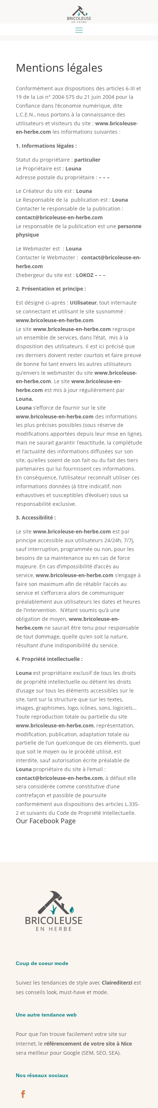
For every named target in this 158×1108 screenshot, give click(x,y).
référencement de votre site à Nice (88, 1043)
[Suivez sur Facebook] (23, 1094)
